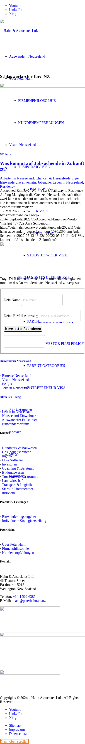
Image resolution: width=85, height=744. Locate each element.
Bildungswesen (13, 472)
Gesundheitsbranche (16, 452)
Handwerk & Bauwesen (19, 448)
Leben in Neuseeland (68, 182)
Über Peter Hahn (14, 544)
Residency (7, 186)
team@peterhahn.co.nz (29, 601)
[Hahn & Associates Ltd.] (19, 31)
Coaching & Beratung (18, 468)
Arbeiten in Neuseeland (17, 178)
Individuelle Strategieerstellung (24, 521)
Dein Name (12, 300)
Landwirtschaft (13, 481)
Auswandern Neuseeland (15, 361)
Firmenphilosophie (15, 548)
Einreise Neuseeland (16, 376)
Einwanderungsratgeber (19, 517)
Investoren (9, 464)
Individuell (9, 493)
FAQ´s (7, 384)
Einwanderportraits (15, 424)
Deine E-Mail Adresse (21, 316)
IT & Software (12, 460)
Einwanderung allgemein (18, 182)
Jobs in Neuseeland (16, 388)
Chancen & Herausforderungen (58, 178)
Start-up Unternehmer (17, 489)
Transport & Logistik (17, 485)
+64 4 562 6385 (24, 596)
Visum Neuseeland (15, 380)
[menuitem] (56, 255)
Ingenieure (9, 456)
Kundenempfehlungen (18, 553)
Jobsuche (44, 182)
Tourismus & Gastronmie (20, 476)
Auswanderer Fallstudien (20, 420)
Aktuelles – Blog (10, 397)
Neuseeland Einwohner (19, 416)
